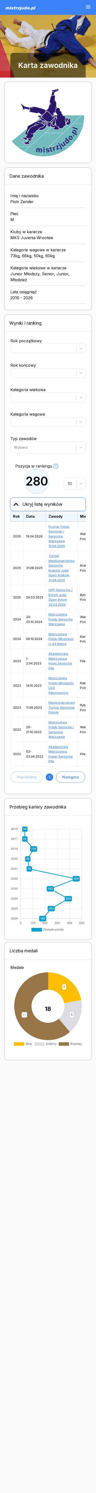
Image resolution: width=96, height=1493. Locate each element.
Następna (70, 777)
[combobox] (14, 447)
